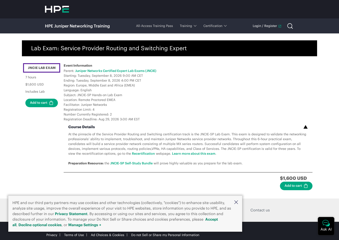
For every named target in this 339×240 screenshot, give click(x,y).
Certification (212, 26)
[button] (236, 202)
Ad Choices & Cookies (107, 235)
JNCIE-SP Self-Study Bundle (131, 163)
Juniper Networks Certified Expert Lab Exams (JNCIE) (115, 71)
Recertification (143, 153)
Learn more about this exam (193, 153)
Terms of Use (74, 235)
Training (186, 26)
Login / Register (265, 26)
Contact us (260, 210)
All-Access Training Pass (154, 26)
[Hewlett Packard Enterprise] (57, 9)
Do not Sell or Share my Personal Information (165, 235)
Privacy (51, 235)
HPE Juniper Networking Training (77, 26)
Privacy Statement (71, 213)
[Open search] (290, 26)
